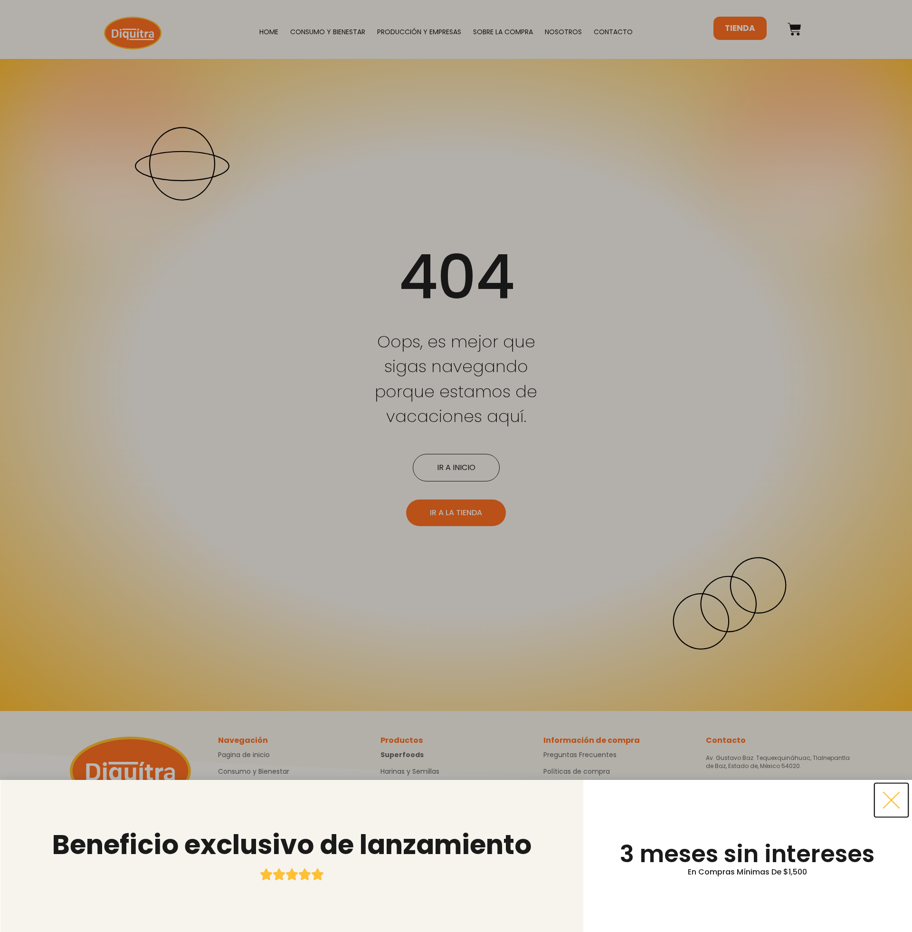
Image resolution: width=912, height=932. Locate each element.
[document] (456, 466)
